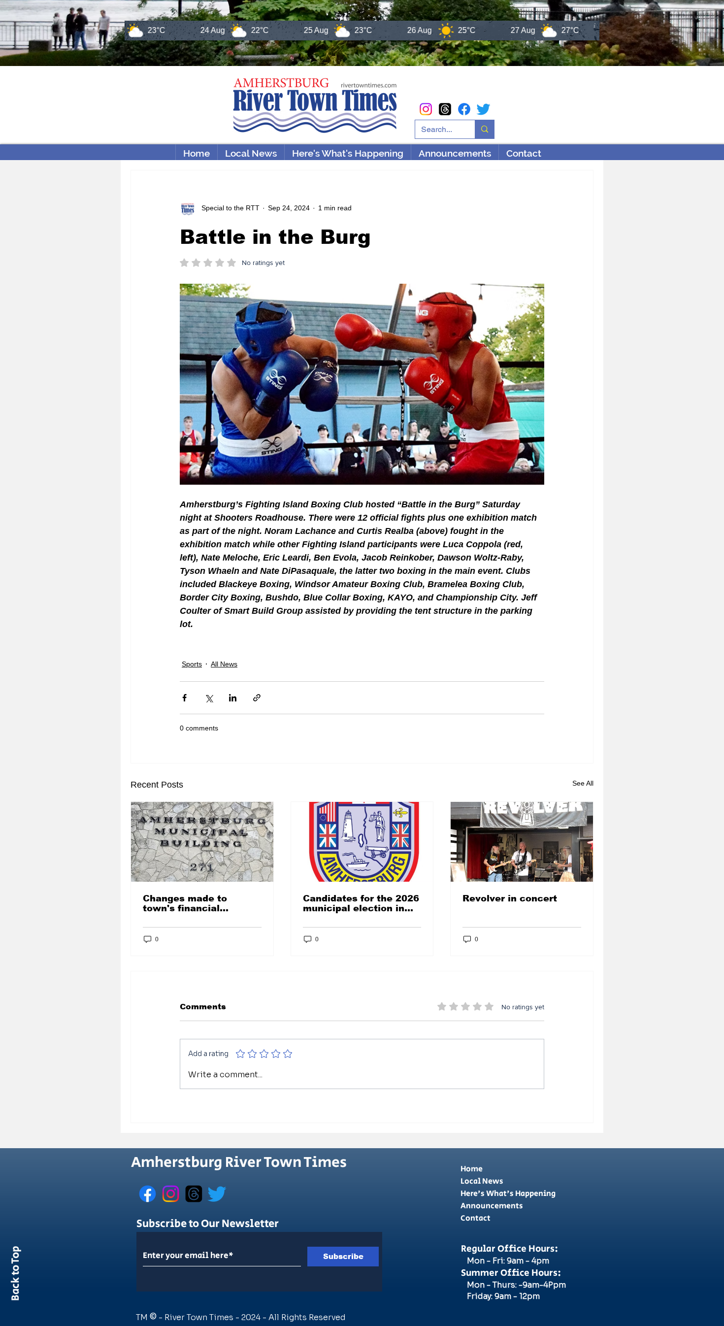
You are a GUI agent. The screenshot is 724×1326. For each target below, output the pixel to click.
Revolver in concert (509, 898)
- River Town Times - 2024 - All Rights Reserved (252, 1317)
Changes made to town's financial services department (193, 903)
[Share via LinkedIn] (232, 697)
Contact (476, 1218)
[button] (347, 153)
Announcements (492, 1206)
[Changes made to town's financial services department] (202, 842)
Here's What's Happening (508, 1193)
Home (472, 1169)
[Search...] (484, 129)
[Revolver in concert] (522, 842)
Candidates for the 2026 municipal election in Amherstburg (361, 903)
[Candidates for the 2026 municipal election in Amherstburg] (362, 842)
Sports (192, 664)
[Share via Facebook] (184, 697)
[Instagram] (426, 109)
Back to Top (16, 1275)
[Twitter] (483, 109)
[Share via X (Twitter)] (208, 697)
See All (582, 783)
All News (224, 664)
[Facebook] (464, 109)
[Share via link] (257, 697)
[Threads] (445, 109)
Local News (482, 1181)
